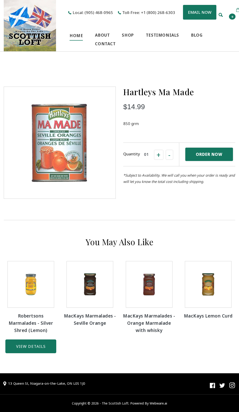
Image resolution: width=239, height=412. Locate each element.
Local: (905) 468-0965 (93, 12)
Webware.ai (158, 403)
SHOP (128, 35)
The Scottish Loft (115, 403)
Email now (199, 12)
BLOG (196, 35)
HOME (76, 35)
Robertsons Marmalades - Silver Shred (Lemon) (31, 323)
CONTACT (105, 43)
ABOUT (102, 35)
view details (31, 346)
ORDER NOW (209, 154)
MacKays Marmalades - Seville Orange (90, 319)
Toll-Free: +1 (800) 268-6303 (148, 12)
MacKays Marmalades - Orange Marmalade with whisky (149, 323)
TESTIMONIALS (162, 35)
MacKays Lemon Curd (208, 316)
